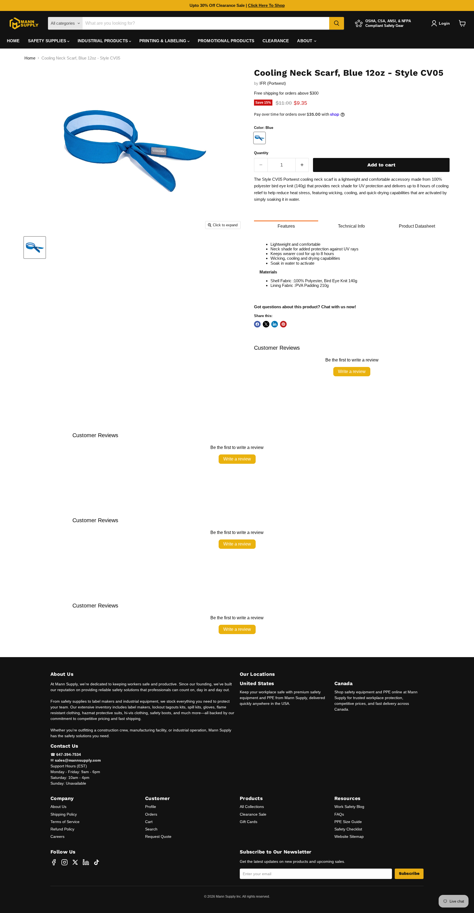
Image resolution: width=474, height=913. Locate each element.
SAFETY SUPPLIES (47, 40)
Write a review (352, 371)
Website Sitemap (349, 836)
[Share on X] (266, 324)
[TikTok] (96, 862)
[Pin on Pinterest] (283, 324)
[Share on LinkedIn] (274, 324)
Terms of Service (65, 821)
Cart (149, 821)
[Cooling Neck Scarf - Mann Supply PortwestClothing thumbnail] (35, 247)
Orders (151, 814)
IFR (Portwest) (272, 83)
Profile (150, 806)
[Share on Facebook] (257, 324)
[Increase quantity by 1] (302, 165)
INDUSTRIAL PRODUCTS (103, 40)
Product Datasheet (417, 226)
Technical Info (351, 226)
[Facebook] (53, 862)
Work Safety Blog (349, 806)
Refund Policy (62, 829)
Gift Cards (248, 821)
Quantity (261, 153)
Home (29, 58)
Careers (57, 836)
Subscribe (409, 874)
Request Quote (158, 836)
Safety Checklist (348, 829)
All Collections (252, 806)
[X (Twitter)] (75, 862)
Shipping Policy (63, 814)
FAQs (339, 814)
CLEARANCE (276, 40)
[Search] (336, 23)
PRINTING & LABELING (163, 40)
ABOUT (305, 40)
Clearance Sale (253, 814)
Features (286, 226)
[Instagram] (64, 862)
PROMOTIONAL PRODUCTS (226, 40)
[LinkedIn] (86, 862)
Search (151, 829)
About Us (58, 806)
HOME (13, 40)
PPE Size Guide (348, 821)
